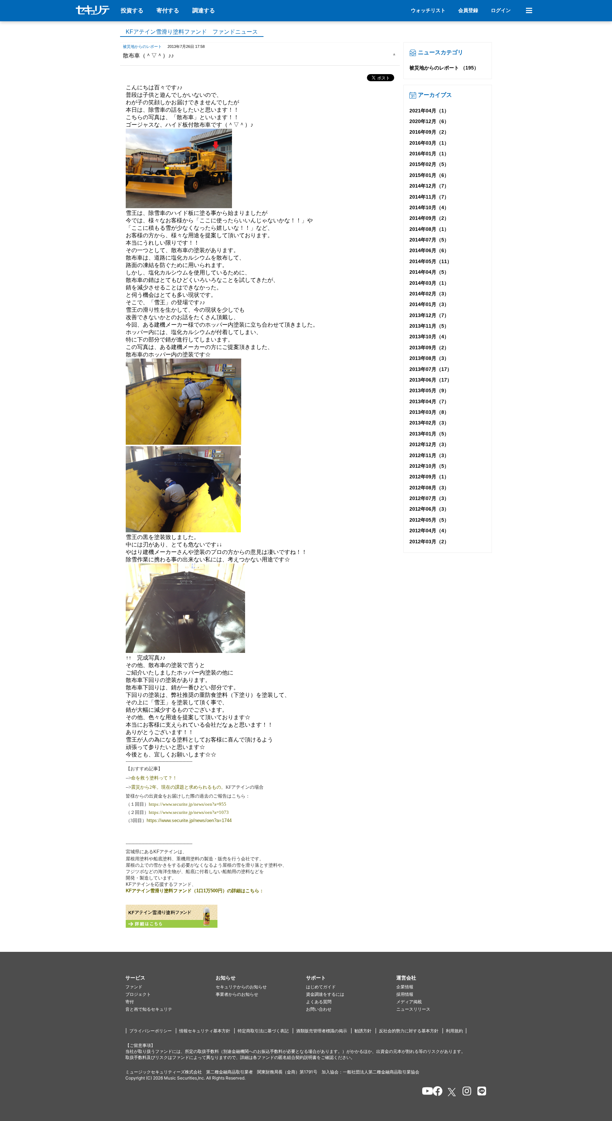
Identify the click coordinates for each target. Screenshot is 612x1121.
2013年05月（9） (429, 390)
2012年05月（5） (429, 520)
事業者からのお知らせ (237, 994)
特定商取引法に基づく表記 (263, 1030)
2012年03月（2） (429, 541)
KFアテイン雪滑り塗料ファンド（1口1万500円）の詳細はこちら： (195, 890)
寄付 (129, 1001)
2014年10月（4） (429, 207)
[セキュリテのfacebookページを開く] (435, 1092)
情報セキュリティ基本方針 (204, 1030)
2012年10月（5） (429, 466)
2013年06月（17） (430, 380)
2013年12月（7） (429, 315)
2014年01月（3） (429, 304)
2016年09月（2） (429, 132)
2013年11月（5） (429, 326)
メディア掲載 (409, 1001)
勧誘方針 (363, 1030)
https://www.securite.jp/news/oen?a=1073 (189, 812)
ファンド (133, 986)
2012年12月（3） (429, 444)
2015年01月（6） (429, 175)
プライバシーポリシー (150, 1030)
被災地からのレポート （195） (444, 68)
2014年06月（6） (429, 250)
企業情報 (404, 986)
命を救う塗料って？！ (154, 778)
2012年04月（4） (429, 530)
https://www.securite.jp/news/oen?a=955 (187, 804)
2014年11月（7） (429, 197)
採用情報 (404, 994)
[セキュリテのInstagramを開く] (465, 1092)
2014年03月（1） (429, 283)
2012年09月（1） (429, 476)
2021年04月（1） (429, 110)
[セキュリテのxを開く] (452, 1092)
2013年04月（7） (429, 401)
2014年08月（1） (429, 229)
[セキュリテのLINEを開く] (480, 1092)
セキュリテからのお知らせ (241, 986)
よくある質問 (319, 1001)
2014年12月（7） (429, 186)
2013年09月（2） (429, 347)
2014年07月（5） (429, 240)
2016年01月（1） (429, 153)
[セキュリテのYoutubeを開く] (424, 1092)
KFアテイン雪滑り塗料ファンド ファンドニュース (192, 32)
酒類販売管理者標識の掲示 (321, 1030)
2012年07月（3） (429, 498)
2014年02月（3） (429, 293)
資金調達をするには (325, 994)
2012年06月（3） (429, 509)
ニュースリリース (413, 1009)
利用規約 (454, 1030)
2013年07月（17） (430, 369)
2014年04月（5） (429, 272)
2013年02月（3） (429, 423)
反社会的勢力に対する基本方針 (408, 1030)
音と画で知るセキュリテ (148, 1009)
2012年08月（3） (429, 487)
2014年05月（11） (430, 261)
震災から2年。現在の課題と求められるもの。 (178, 787)
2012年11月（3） (429, 455)
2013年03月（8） (429, 412)
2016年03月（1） (429, 143)
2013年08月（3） (429, 358)
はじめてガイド (321, 986)
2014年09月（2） (429, 218)
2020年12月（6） (429, 121)
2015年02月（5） (429, 164)
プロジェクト (138, 994)
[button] (170, 978)
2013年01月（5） (429, 434)
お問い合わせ (319, 1009)
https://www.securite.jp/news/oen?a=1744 (189, 820)
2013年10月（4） (429, 336)
